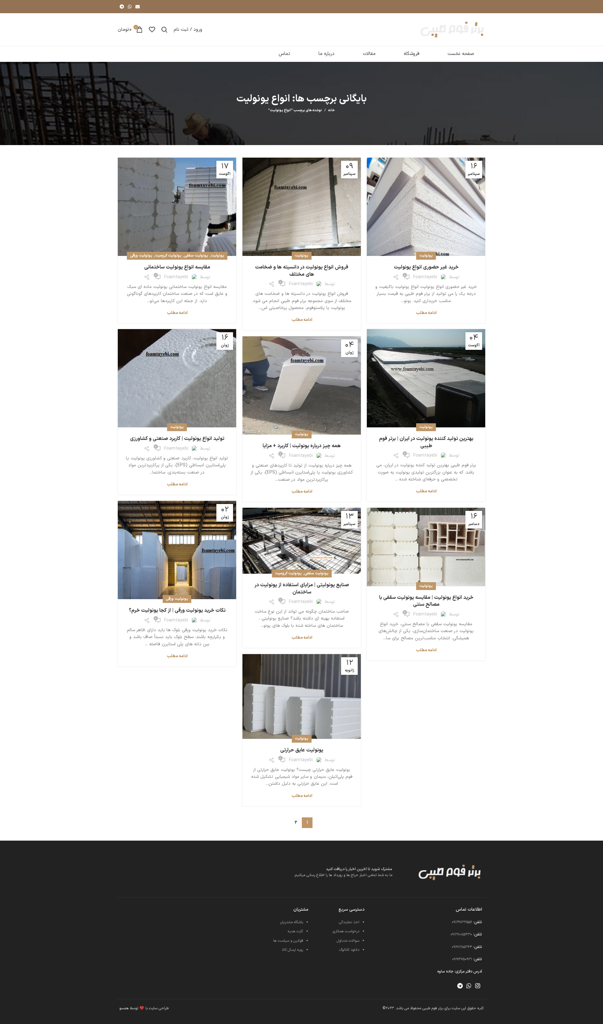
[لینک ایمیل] (137, 7)
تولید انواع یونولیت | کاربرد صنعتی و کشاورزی (177, 438)
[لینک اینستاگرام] (477, 985)
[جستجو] (164, 29)
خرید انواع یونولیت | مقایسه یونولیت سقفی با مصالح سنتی (426, 601)
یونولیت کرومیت (168, 255)
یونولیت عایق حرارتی (301, 750)
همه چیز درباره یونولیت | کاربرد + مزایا (302, 446)
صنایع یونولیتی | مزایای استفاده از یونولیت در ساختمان (301, 588)
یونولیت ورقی (141, 255)
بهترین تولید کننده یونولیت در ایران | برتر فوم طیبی (426, 442)
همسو (123, 1008)
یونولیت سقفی (196, 255)
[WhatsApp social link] (129, 7)
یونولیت (426, 255)
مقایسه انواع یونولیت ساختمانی (177, 267)
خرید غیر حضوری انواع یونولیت (426, 267)
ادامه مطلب (426, 313)
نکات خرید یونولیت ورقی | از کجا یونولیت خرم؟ (177, 610)
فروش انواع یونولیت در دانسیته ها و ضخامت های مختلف (301, 270)
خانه (331, 110)
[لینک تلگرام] (122, 7)
